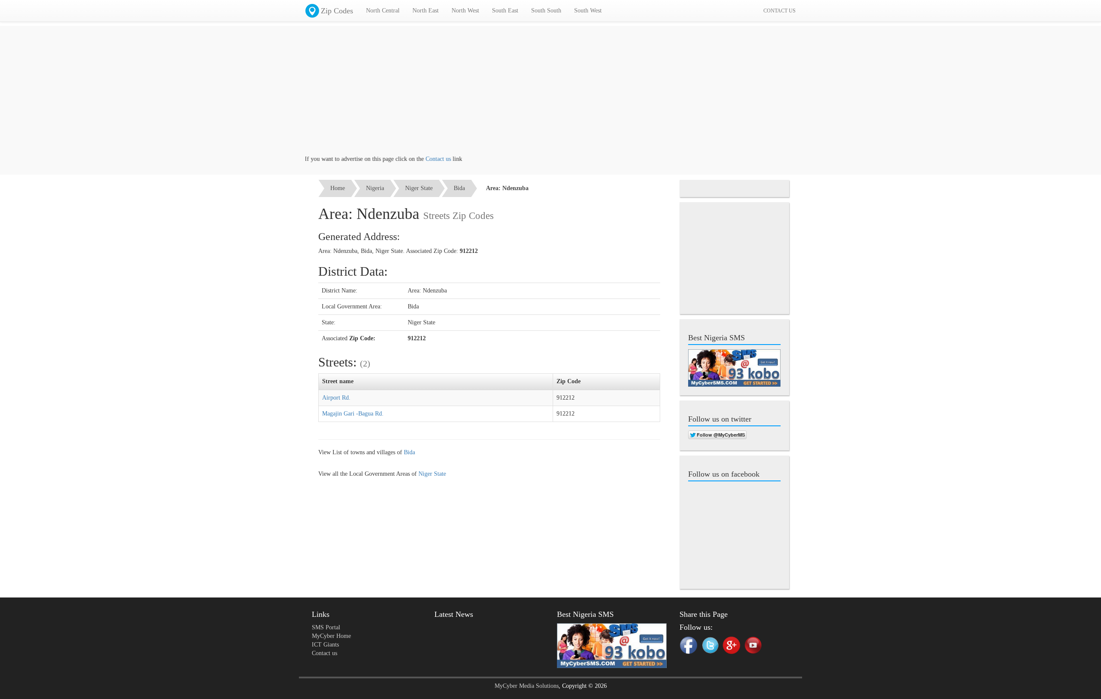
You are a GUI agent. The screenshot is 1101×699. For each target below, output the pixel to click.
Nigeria (375, 188)
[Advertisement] (550, 94)
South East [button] (505, 10)
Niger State (419, 188)
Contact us (422, 159)
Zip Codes (337, 10)
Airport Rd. (336, 397)
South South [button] (546, 10)
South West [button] (588, 10)
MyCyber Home (331, 636)
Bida (459, 188)
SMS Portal (326, 627)
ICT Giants (325, 644)
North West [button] (465, 10)
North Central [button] (383, 10)
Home (337, 188)
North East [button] (425, 10)
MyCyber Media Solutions (527, 686)
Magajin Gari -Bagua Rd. (353, 413)
